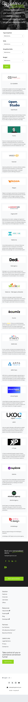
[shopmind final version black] (11, 2)
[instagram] (15, 682)
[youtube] (19, 682)
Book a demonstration (14, 579)
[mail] (15, 561)
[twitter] (9, 561)
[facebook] (5, 561)
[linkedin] (12, 561)
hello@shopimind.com (15, 687)
